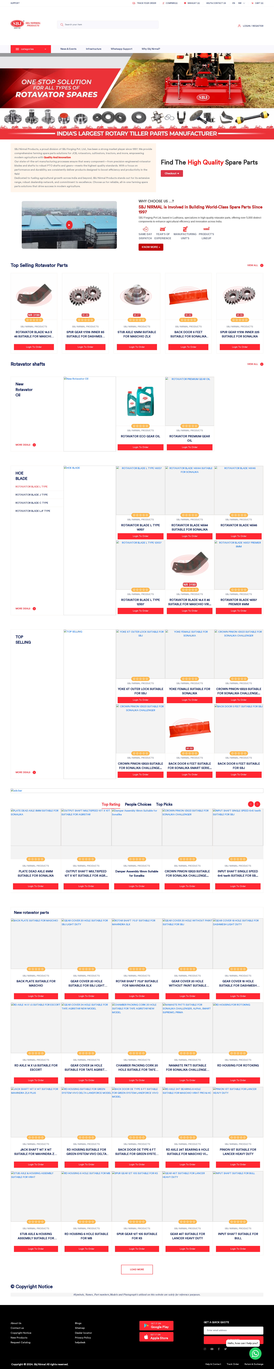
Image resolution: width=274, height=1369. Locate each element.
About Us (16, 1323)
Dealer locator (83, 1333)
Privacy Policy (83, 1337)
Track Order (233, 1364)
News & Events (68, 49)
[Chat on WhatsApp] (255, 1353)
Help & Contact (213, 1364)
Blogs (78, 1323)
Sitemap (80, 1328)
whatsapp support (121, 49)
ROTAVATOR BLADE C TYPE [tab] (32, 503)
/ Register (257, 26)
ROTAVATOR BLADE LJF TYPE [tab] (33, 511)
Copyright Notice (21, 1333)
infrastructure (93, 49)
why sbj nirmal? (151, 49)
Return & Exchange (254, 1364)
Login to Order (34, 347)
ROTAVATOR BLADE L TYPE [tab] (32, 486)
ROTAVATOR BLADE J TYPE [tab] (32, 495)
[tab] (111, 805)
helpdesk (80, 1342)
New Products (19, 1337)
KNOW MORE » (151, 247)
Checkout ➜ (172, 173)
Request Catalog (20, 1342)
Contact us (17, 1328)
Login (246, 26)
